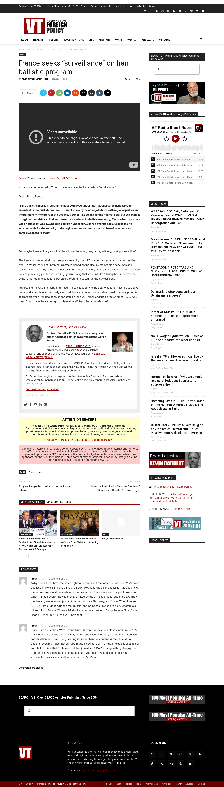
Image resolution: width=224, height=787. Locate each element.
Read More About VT (113, 762)
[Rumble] (168, 11)
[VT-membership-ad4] (177, 103)
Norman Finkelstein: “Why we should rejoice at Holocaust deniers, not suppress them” (176, 380)
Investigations (73, 40)
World (131, 40)
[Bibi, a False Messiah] (121, 523)
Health (38, 40)
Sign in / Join (53, 6)
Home (21, 49)
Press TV (24, 178)
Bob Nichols (170, 501)
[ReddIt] (75, 92)
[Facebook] (150, 11)
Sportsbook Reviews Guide (58, 783)
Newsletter (120, 6)
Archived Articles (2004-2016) (43, 389)
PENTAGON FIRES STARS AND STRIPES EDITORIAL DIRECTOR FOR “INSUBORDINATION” (176, 271)
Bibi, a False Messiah (112, 538)
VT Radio (165, 40)
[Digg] (107, 92)
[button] (201, 40)
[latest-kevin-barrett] (175, 466)
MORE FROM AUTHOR (59, 502)
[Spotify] (179, 11)
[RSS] (174, 11)
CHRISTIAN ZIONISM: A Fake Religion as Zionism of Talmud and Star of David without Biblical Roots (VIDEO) (177, 429)
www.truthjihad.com (37, 395)
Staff (75, 6)
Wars (118, 40)
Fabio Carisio (180, 494)
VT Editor (72, 178)
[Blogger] (145, 11)
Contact (152, 6)
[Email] (83, 92)
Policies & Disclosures (75, 439)
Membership (106, 6)
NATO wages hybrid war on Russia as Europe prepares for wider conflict (177, 338)
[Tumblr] (99, 92)
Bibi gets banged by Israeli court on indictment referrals (45, 488)
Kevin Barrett (57, 178)
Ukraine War (66, 534)
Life (91, 40)
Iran (40, 472)
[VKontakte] (191, 11)
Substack (50, 353)
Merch (131, 6)
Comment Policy (101, 439)
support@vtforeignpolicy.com (98, 770)
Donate (94, 6)
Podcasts (147, 40)
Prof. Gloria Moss (159, 497)
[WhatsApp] (59, 92)
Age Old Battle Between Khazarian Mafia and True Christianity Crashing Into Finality (79, 542)
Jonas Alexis (167, 486)
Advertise (141, 6)
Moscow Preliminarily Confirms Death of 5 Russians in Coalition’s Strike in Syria (115, 488)
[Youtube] (202, 11)
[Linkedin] (67, 92)
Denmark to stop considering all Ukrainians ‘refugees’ (173, 293)
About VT (66, 6)
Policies (84, 6)
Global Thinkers (159, 540)
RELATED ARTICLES (32, 502)
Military (104, 40)
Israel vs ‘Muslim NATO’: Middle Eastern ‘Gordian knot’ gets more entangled (174, 315)
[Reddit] (162, 11)
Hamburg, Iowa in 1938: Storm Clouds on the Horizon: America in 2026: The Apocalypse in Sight (177, 404)
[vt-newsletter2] (175, 529)
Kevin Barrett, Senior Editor (35, 78)
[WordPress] (197, 11)
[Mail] (156, 11)
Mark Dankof (178, 497)
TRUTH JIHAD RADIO (78, 346)
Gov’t (24, 40)
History (53, 40)
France (32, 472)
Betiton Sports (79, 783)
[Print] (91, 92)
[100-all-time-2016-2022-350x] (177, 720)
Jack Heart (196, 494)
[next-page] (26, 556)
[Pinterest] (51, 92)
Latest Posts (158, 203)
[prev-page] (21, 556)
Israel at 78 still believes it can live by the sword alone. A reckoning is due (177, 358)
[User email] (45, 404)
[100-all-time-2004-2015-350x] (177, 703)
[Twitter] (185, 11)
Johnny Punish (182, 508)
